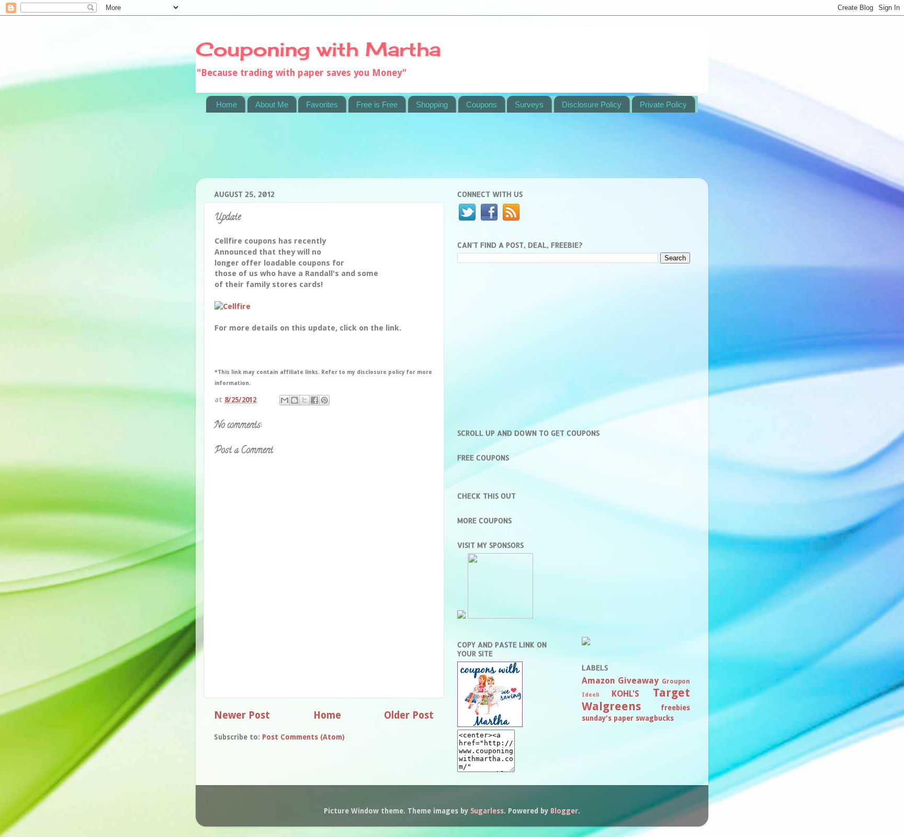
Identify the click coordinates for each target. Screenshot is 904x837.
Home (226, 104)
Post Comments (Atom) (303, 737)
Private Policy (663, 104)
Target (671, 692)
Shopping (432, 104)
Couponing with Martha (318, 49)
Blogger (564, 811)
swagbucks (655, 718)
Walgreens (611, 706)
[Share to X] (304, 400)
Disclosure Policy (592, 104)
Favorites (322, 104)
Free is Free (377, 104)
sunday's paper (608, 718)
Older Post (409, 715)
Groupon (676, 681)
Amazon (598, 681)
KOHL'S (625, 694)
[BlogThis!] (294, 400)
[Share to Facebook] (314, 400)
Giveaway (638, 681)
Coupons (481, 104)
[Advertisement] (396, 151)
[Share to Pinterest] (324, 400)
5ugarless (487, 811)
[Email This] (284, 400)
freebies (675, 707)
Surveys (529, 104)
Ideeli (590, 694)
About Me (271, 104)
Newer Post (242, 715)
